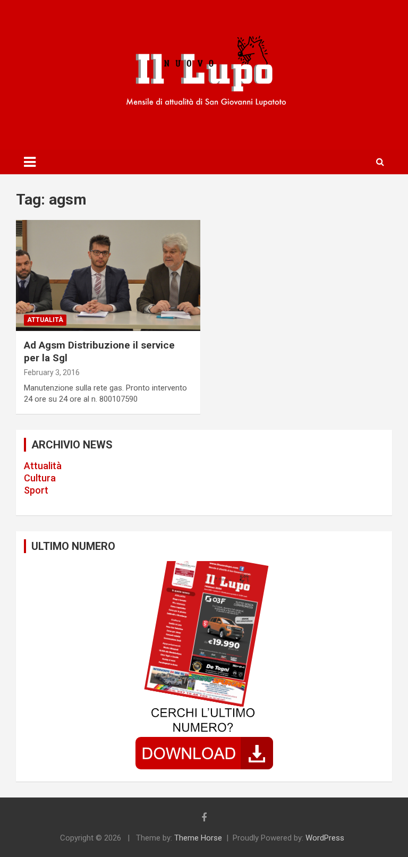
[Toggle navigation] (30, 162)
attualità (45, 320)
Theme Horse (198, 838)
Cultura (40, 477)
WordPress (324, 838)
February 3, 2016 (52, 372)
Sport (36, 490)
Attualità (43, 465)
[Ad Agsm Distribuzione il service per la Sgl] (108, 275)
